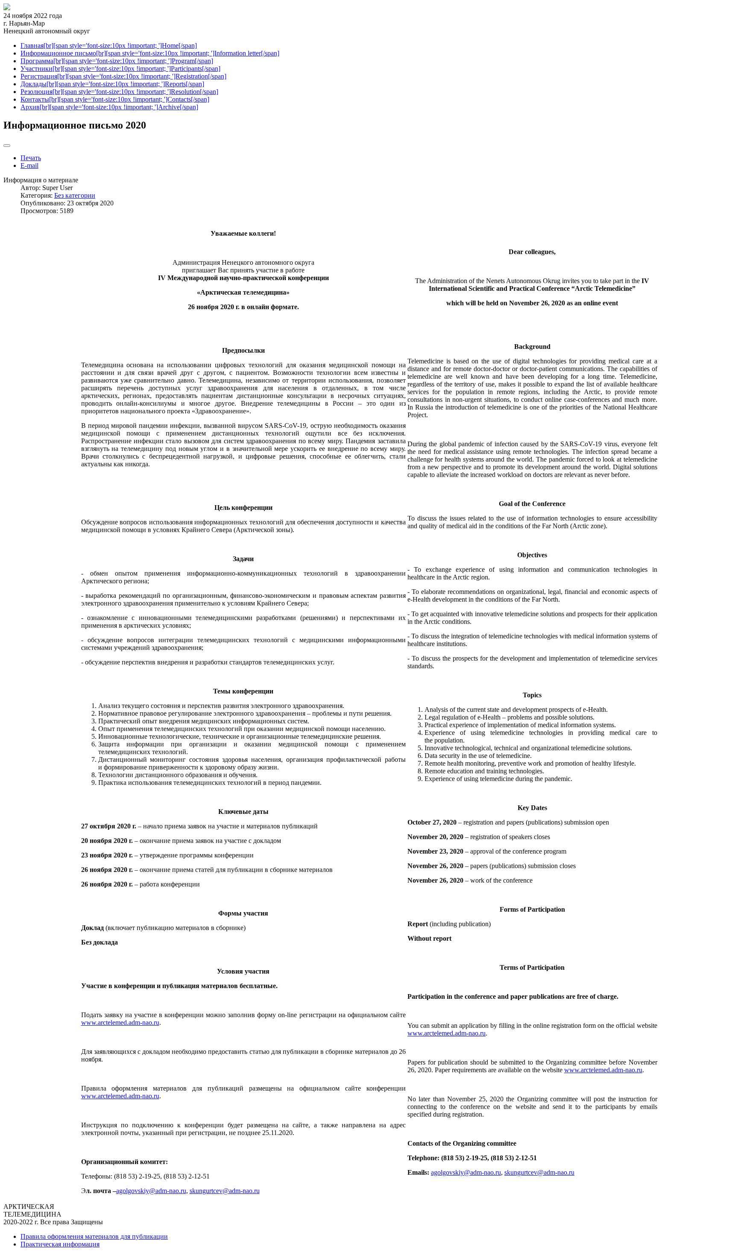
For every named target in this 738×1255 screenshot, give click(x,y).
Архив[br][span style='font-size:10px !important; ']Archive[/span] (109, 107)
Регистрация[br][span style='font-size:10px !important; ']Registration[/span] (123, 76)
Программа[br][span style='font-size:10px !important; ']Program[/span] (116, 60)
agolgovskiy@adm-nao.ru (151, 1190)
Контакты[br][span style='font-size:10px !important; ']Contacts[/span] (114, 99)
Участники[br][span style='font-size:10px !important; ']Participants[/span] (120, 68)
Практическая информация (60, 1244)
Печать (30, 157)
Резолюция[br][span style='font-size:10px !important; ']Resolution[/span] (119, 91)
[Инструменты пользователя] (6, 145)
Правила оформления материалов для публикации (94, 1236)
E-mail (29, 165)
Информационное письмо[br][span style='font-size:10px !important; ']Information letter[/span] (149, 53)
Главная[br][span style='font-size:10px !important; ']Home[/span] (108, 45)
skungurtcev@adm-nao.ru (225, 1190)
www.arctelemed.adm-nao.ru (120, 1022)
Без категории (74, 195)
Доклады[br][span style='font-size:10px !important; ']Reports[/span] (112, 84)
